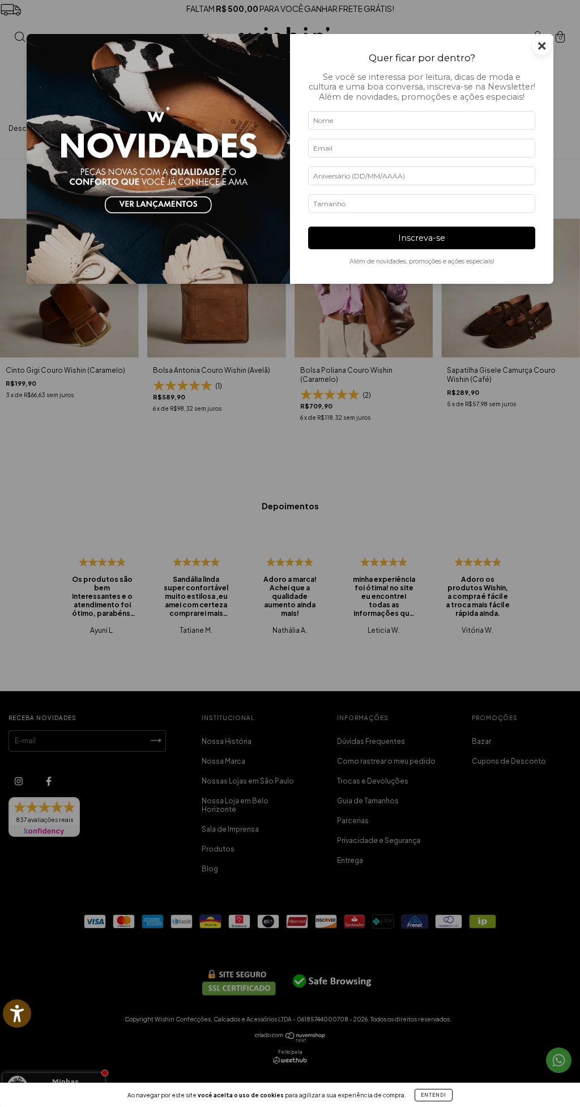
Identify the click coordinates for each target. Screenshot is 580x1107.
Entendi (433, 1095)
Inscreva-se (421, 238)
